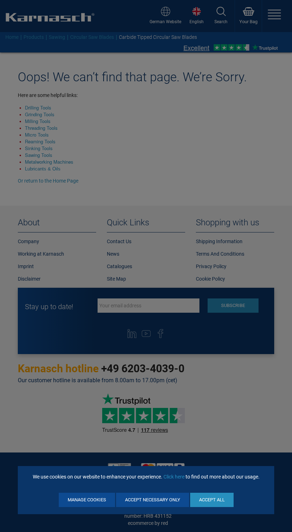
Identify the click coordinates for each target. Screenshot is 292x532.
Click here (173, 477)
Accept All (212, 499)
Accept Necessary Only (152, 499)
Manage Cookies (87, 499)
